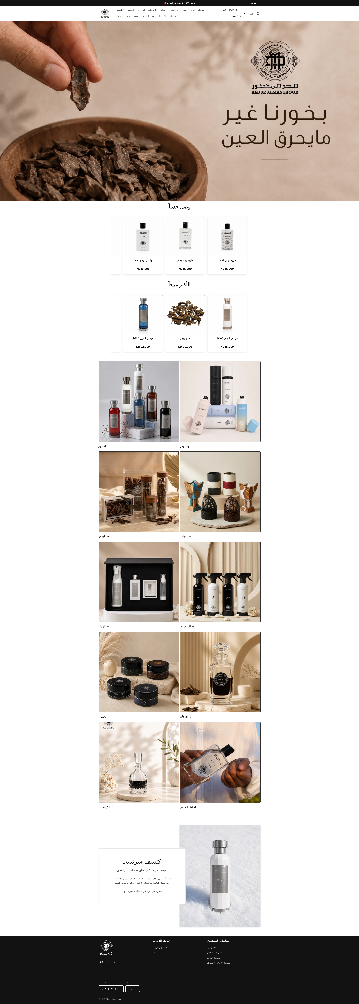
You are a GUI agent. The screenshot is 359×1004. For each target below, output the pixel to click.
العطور (103, 446)
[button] (173, 10)
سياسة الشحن (213, 958)
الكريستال (105, 807)
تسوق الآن (203, 117)
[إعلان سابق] (148, 3)
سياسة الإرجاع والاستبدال (218, 963)
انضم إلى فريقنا (160, 947)
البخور (102, 536)
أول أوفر (185, 446)
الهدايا (102, 626)
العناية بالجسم (188, 807)
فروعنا (156, 952)
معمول (103, 716)
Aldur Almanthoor (113, 999)
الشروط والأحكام (214, 952)
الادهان (184, 716)
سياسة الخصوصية (215, 947)
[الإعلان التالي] (211, 3)
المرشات (185, 626)
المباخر (184, 536)
